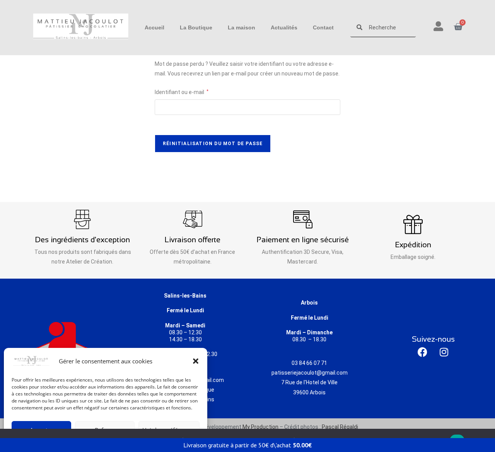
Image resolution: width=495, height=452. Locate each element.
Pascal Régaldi (340, 427)
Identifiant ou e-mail (181, 91)
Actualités (284, 27)
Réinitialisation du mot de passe (213, 143)
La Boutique (196, 27)
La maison (241, 27)
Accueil (154, 27)
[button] (196, 361)
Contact (323, 27)
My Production (260, 427)
